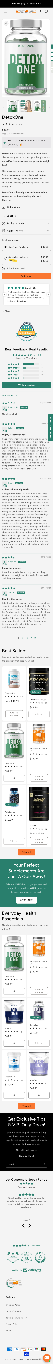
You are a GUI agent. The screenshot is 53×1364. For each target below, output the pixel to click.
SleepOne (34, 1025)
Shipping (5, 134)
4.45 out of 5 (34, 355)
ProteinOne (10, 693)
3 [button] (27, 637)
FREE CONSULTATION (50, 428)
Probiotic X (10, 1077)
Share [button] (7, 311)
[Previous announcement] (5, 4)
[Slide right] (50, 107)
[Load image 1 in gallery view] (13, 106)
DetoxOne (9, 763)
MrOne (8, 1028)
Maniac (33, 826)
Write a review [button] (26, 385)
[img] (8, 403)
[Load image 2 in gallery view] (26, 106)
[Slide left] (3, 107)
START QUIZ (26, 900)
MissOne (33, 1080)
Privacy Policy (12, 1324)
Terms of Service (13, 1311)
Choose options (14, 714)
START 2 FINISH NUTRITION (22, 1359)
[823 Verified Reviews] (26, 342)
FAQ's (8, 1330)
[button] (6, 11)
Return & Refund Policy (16, 1317)
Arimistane (10, 812)
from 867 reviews (26, 1187)
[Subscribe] (44, 1164)
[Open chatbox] (47, 1358)
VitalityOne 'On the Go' (38, 749)
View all (26, 852)
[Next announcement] (48, 4)
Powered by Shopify (40, 1359)
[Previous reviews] (4, 294)
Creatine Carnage (38, 700)
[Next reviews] (48, 294)
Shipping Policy (13, 1304)
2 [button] (23, 637)
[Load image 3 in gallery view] (40, 106)
